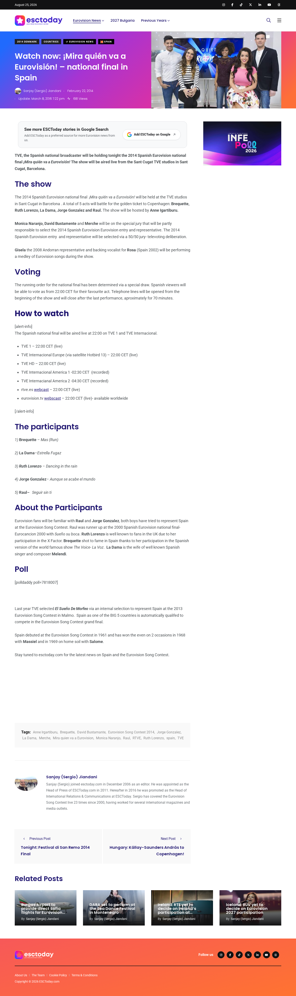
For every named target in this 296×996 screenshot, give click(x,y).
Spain (107, 41)
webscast (52, 398)
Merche (44, 738)
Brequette (67, 732)
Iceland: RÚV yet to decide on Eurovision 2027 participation (247, 908)
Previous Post (39, 839)
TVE (180, 738)
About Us (21, 975)
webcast (41, 389)
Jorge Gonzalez (169, 732)
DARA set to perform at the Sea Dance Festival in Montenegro (112, 908)
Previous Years (154, 20)
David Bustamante (91, 732)
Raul (126, 738)
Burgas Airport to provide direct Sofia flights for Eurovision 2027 (41, 910)
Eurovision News (87, 20)
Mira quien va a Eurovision (73, 738)
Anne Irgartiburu (45, 732)
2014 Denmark (27, 41)
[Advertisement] (242, 202)
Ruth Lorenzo (153, 738)
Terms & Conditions (85, 975)
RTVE (137, 738)
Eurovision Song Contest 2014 (131, 732)
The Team (38, 975)
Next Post (168, 839)
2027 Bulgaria (123, 20)
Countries (51, 41)
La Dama (29, 738)
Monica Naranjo (108, 738)
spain (170, 738)
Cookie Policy (58, 975)
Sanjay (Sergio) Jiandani (71, 777)
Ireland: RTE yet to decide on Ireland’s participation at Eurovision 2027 (177, 910)
